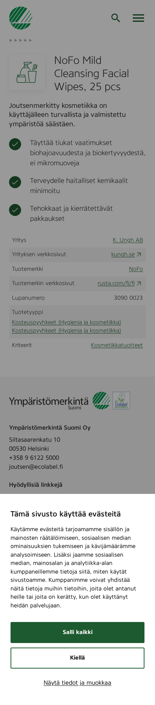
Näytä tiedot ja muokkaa (77, 683)
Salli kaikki (78, 632)
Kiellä (77, 658)
